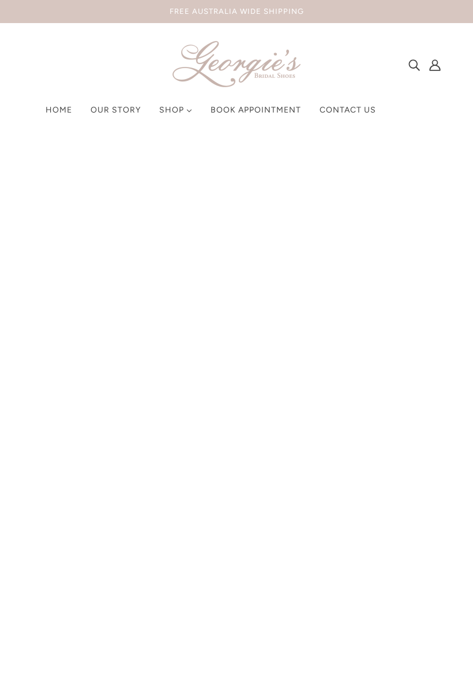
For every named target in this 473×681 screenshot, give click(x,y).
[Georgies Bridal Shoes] (236, 83)
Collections (215, 466)
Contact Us (215, 493)
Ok (420, 493)
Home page (206, 293)
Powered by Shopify (78, 639)
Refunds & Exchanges (236, 438)
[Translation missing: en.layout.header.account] (435, 64)
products (334, 293)
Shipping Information (235, 452)
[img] (414, 64)
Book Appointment (231, 479)
